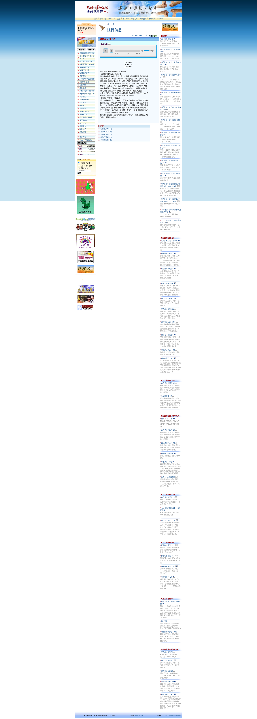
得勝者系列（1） (107, 137)
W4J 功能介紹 (85, 67)
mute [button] (142, 51)
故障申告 (83, 126)
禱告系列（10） (167, 419)
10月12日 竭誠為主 (168, 477)
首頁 (95, 19)
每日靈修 (117, 19)
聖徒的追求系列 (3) (168, 350)
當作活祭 (164, 621)
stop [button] (111, 51)
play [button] (105, 50)
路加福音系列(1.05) (168, 566)
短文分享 (83, 103)
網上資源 (143, 19)
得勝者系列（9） (167, 358)
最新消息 (103, 19)
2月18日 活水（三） (168, 520)
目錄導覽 (83, 85)
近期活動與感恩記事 (87, 53)
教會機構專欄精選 (86, 117)
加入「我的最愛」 (86, 140)
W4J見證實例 (84, 111)
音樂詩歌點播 (84, 82)
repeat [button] (127, 53)
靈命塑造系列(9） (167, 298)
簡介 (110, 19)
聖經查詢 (83, 76)
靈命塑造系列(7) (167, 652)
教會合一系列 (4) (167, 335)
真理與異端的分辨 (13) (169, 241)
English (160, 19)
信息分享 (134, 19)
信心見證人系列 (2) (168, 383)
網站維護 (83, 132)
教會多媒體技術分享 (87, 94)
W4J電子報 (84, 114)
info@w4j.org (139, 715)
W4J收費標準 (84, 70)
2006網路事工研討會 (87, 79)
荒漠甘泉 (83, 108)
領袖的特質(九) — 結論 (169, 632)
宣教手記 (83, 97)
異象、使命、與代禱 (87, 91)
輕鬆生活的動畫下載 (87, 64)
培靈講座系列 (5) (167, 283)
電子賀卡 (126, 19)
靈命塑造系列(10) (167, 309)
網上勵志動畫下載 (86, 61)
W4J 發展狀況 (85, 100)
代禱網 (82, 105)
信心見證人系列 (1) (168, 497)
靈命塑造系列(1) (167, 39)
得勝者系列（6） (107, 129)
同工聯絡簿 (84, 120)
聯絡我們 (152, 19)
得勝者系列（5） (107, 132)
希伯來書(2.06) (166, 396)
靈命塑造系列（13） (168, 322)
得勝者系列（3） (107, 140)
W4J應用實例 (84, 73)
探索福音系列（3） (168, 556)
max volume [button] (152, 51)
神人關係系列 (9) (167, 453)
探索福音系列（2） (168, 545)
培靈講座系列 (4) (167, 269)
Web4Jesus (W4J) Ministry (173, 715)
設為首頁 (83, 137)
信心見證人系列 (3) (168, 443)
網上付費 (83, 123)
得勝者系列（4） (107, 134)
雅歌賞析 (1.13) (167, 577)
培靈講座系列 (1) (167, 253)
